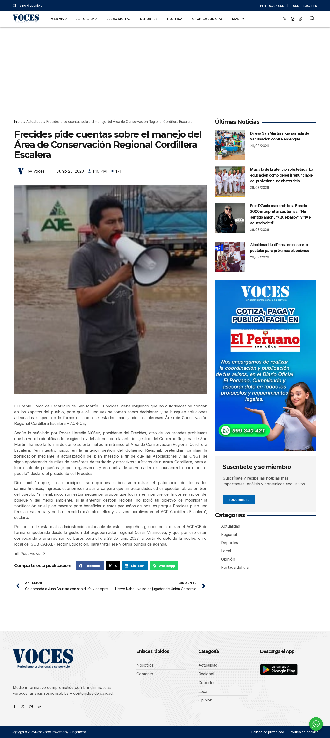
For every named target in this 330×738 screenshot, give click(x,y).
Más (235, 19)
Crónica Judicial (207, 19)
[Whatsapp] (39, 706)
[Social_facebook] (276, 18)
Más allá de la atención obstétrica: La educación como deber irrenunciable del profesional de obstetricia (281, 175)
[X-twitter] (284, 18)
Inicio (18, 122)
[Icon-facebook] (14, 706)
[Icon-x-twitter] (22, 706)
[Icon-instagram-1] (292, 18)
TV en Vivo (58, 19)
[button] (90, 565)
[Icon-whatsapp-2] (300, 18)
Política (174, 19)
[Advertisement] (165, 63)
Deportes (149, 19)
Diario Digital (118, 19)
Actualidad (86, 19)
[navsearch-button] (312, 19)
